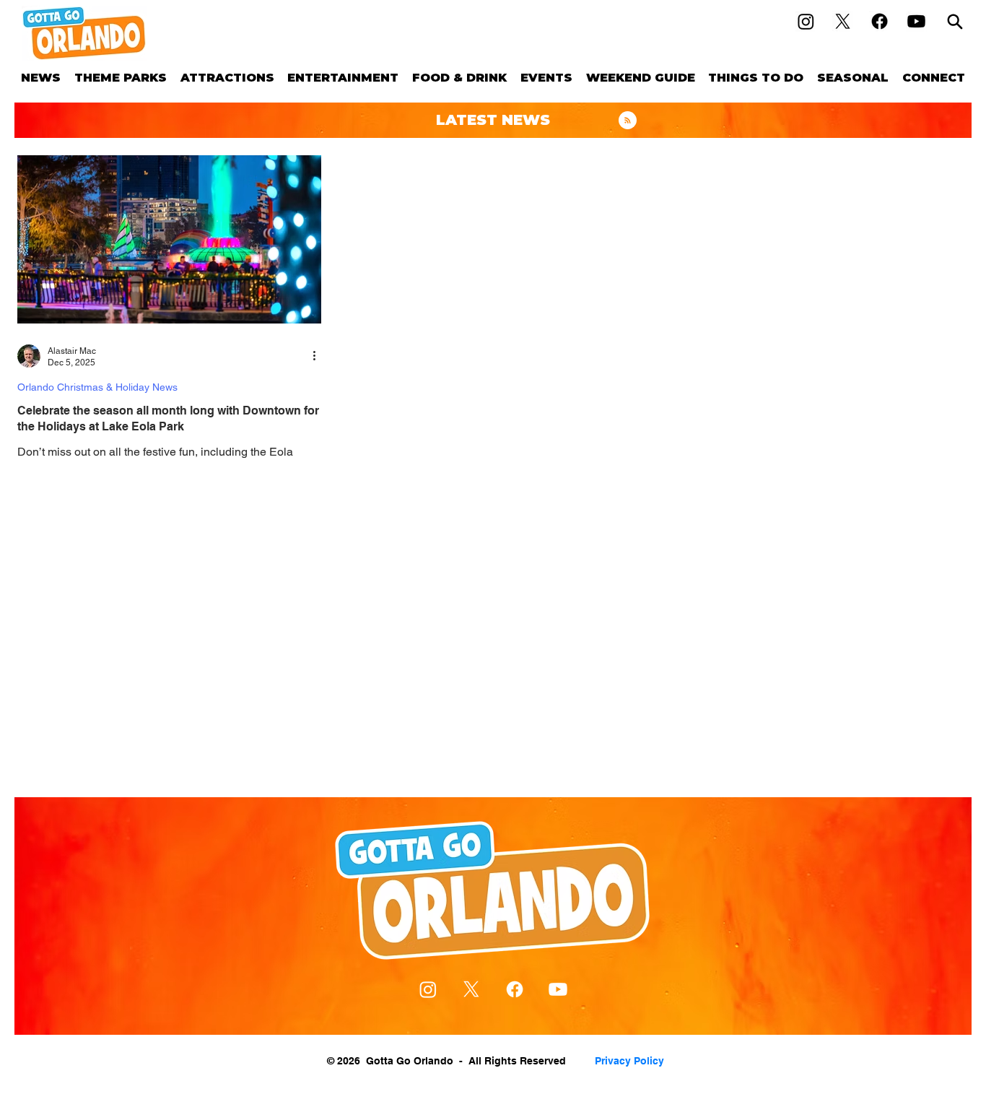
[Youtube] (916, 21)
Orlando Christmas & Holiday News (97, 387)
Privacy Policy (629, 1061)
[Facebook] (879, 21)
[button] (121, 78)
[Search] (955, 21)
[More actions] (319, 356)
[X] (842, 21)
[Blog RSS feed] (628, 121)
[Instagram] (805, 21)
